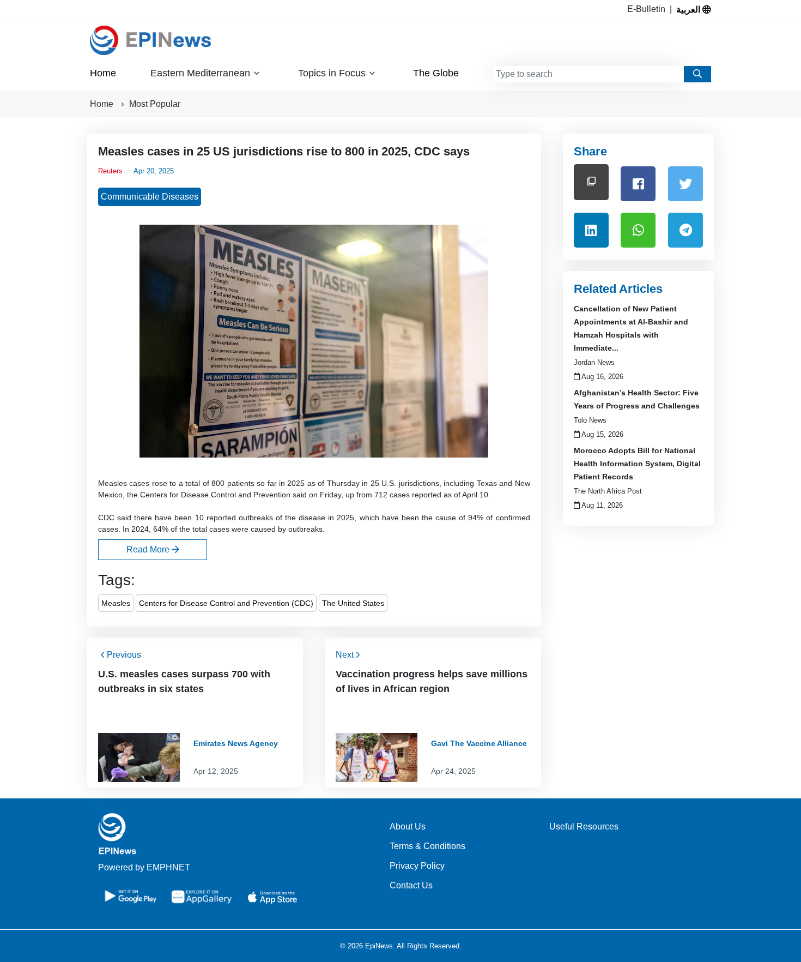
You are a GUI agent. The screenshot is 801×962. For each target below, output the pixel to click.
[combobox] (588, 74)
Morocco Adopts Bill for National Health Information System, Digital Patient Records (637, 463)
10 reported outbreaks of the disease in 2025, (276, 517)
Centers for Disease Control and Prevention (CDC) (226, 603)
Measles (115, 603)
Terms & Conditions (427, 846)
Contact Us (411, 885)
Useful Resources (583, 826)
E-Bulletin (648, 9)
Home (103, 73)
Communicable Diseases (149, 196)
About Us (408, 826)
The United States (353, 603)
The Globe (436, 73)
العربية (689, 9)
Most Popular (154, 104)
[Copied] (591, 182)
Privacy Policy (417, 865)
